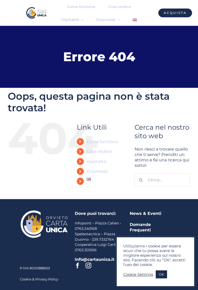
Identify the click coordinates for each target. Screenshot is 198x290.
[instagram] (88, 265)
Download (97, 171)
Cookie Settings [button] (138, 274)
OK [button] (161, 274)
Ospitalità (96, 161)
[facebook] (77, 265)
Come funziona (102, 141)
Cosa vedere (99, 151)
